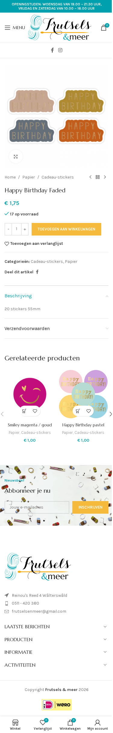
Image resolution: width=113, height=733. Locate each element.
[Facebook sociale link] (52, 50)
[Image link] (38, 566)
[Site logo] (59, 27)
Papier (28, 177)
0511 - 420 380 (25, 603)
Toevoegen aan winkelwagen (66, 229)
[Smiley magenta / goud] (30, 394)
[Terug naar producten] (97, 177)
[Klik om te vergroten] (16, 156)
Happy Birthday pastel (83, 425)
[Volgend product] (104, 177)
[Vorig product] (90, 177)
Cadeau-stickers (58, 177)
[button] (24, 411)
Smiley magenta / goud (30, 425)
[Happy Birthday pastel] (83, 394)
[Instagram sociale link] (60, 50)
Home (10, 177)
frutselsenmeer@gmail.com (39, 611)
